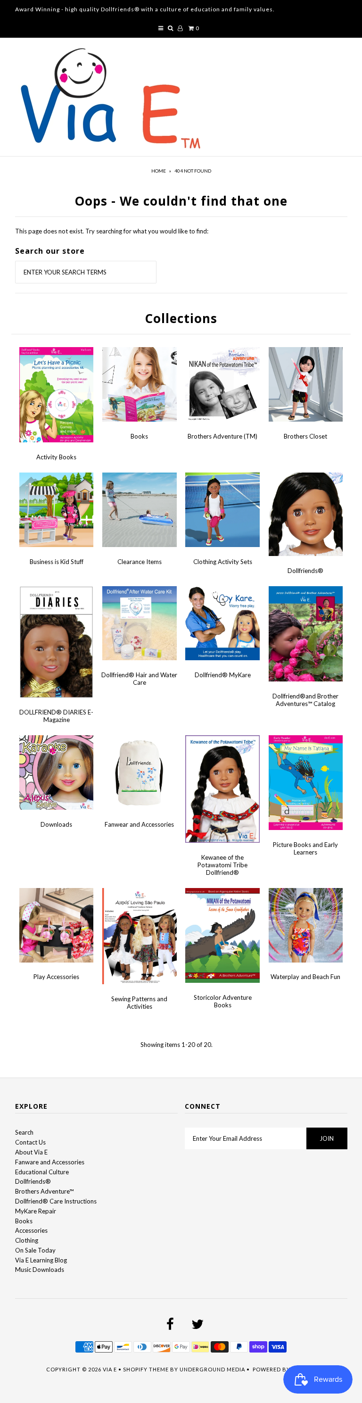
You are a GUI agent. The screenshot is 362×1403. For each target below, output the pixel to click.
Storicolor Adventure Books (223, 1001)
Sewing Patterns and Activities (139, 1002)
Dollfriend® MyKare (223, 675)
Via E (110, 1369)
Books (139, 436)
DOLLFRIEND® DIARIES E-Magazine (56, 715)
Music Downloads (39, 1269)
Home (158, 171)
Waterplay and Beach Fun (305, 976)
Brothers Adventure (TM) (222, 436)
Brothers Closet (305, 436)
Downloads (56, 824)
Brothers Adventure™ (44, 1191)
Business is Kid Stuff (56, 561)
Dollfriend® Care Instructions (56, 1201)
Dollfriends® (305, 570)
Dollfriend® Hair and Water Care (139, 678)
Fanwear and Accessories (139, 824)
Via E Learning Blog (41, 1260)
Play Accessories (56, 976)
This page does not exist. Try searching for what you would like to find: (111, 231)
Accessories (31, 1230)
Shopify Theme (146, 1369)
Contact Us (30, 1142)
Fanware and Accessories (49, 1162)
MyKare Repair (35, 1211)
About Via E (31, 1152)
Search (24, 1132)
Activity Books (56, 457)
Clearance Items (139, 561)
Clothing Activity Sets (222, 561)
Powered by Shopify (284, 1369)
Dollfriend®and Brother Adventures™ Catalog (305, 699)
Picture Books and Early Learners (305, 848)
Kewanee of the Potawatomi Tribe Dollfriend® (222, 865)
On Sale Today (35, 1250)
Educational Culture (42, 1172)
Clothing (26, 1240)
